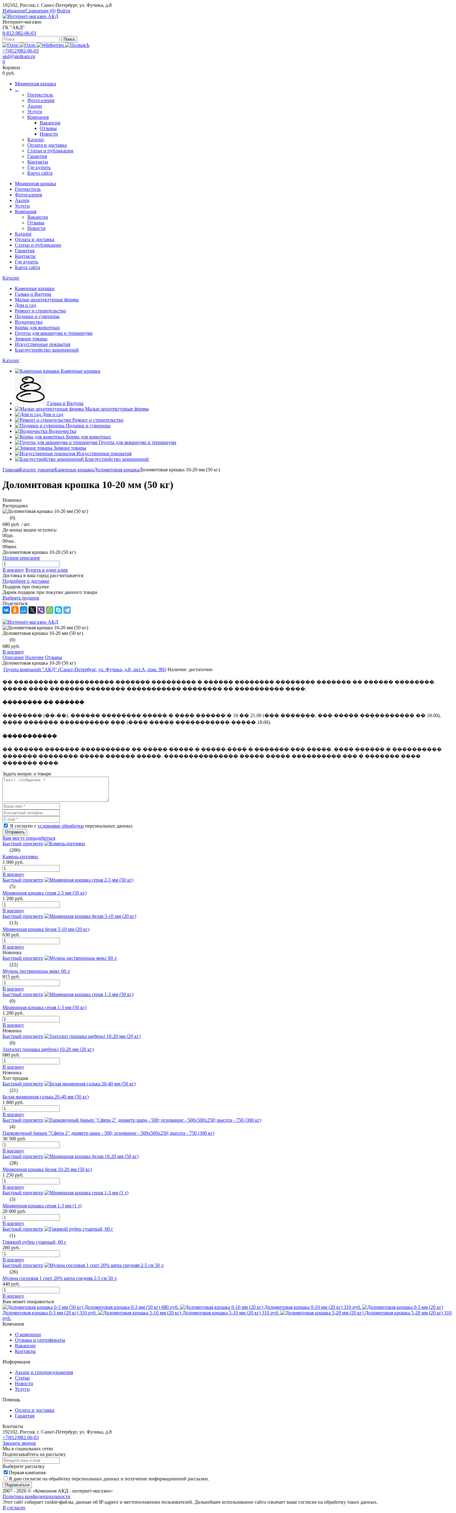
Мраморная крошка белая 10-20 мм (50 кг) (47, 1169)
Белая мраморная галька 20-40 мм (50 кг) (45, 1096)
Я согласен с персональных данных (71, 825)
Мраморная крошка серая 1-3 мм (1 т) (42, 1205)
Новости (49, 134)
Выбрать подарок (20, 597)
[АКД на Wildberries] (51, 45)
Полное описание (21, 557)
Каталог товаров (36, 469)
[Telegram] (67, 610)
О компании (28, 1334)
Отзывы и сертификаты (40, 1340)
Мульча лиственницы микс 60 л (36, 971)
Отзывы (48, 128)
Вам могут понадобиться (28, 838)
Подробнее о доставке (25, 581)
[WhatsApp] (49, 610)
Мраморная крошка (35, 83)
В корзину (13, 569)
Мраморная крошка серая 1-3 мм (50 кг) (44, 1007)
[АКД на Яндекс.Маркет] (11, 45)
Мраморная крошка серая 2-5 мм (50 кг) (44, 893)
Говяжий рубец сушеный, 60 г (34, 1242)
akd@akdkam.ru (18, 56)
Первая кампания (27, 1472)
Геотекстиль (40, 94)
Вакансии (50, 122)
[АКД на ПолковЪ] (77, 45)
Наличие (34, 657)
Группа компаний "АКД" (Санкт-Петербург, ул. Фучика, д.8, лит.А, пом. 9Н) (84, 669)
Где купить (39, 167)
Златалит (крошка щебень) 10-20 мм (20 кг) (48, 1049)
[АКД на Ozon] (28, 45)
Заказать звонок (19, 1443)
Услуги (34, 111)
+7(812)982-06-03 (20, 50)
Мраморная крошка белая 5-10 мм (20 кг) (45, 929)
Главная (10, 469)
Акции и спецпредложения (44, 1372)
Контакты (37, 161)
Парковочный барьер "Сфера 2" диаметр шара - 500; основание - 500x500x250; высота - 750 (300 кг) (108, 1133)
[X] (32, 610)
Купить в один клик (46, 569)
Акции (34, 106)
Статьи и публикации (50, 150)
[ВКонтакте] (6, 610)
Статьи (22, 1378)
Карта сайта (39, 173)
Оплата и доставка (47, 145)
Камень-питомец (20, 856)
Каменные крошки (74, 469)
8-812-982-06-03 (19, 33)
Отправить (15, 832)
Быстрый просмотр (22, 843)
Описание (13, 657)
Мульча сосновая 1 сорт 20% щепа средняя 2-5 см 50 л (59, 1278)
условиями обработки (61, 825)
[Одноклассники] (15, 610)
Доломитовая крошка (116, 469)
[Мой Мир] (23, 610)
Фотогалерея (40, 100)
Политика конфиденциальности (36, 1496)
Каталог (35, 139)
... (17, 89)
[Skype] (58, 610)
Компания (38, 117)
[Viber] (41, 610)
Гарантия (37, 156)
